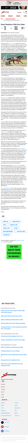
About (16, 413)
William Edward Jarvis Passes (10, 351)
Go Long (16, 228)
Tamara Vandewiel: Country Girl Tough (13, 340)
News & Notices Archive (10, 19)
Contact (17, 415)
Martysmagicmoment (5, 188)
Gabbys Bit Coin (4, 97)
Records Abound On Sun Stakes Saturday (13, 323)
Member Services (5, 413)
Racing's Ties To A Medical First (10, 360)
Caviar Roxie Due (16, 221)
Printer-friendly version (16, 28)
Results (10, 16)
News (2, 19)
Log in (17, 240)
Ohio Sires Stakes (21, 231)
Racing (3, 402)
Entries (3, 16)
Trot (2, 408)
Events (16, 402)
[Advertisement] (14, 280)
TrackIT (18, 16)
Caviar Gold (12, 43)
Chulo (10, 113)
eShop (25, 16)
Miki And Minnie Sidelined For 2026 (12, 319)
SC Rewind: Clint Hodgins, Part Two (12, 336)
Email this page (5, 28)
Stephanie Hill (17, 165)
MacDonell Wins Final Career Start (11, 316)
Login (20, 12)
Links (16, 405)
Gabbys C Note (4, 131)
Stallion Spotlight (6, 415)
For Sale (3, 410)
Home (2, 397)
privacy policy (13, 440)
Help (16, 410)
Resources (17, 408)
